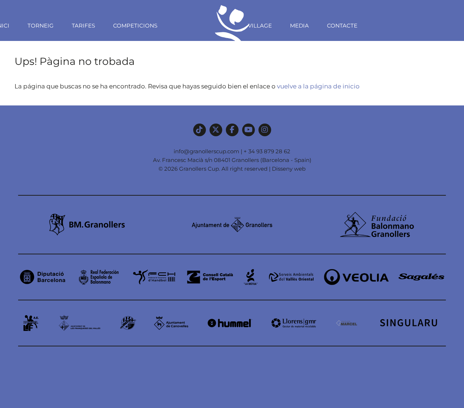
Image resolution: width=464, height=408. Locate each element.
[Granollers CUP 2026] (232, 62)
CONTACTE (342, 25)
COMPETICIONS (135, 25)
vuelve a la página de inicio (318, 86)
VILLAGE (260, 25)
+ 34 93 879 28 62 (267, 151)
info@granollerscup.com (206, 151)
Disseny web (289, 168)
